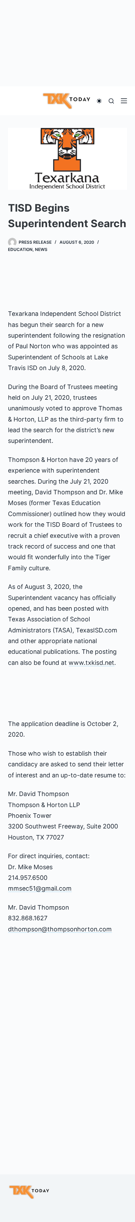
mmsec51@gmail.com (40, 888)
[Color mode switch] (99, 101)
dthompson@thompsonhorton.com (60, 929)
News (41, 249)
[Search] (111, 101)
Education (20, 249)
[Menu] (124, 101)
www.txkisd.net (91, 662)
